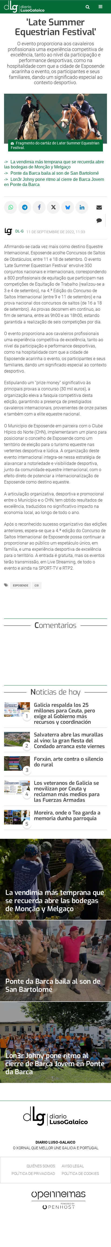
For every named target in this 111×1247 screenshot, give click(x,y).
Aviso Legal (73, 1166)
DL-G (19, 231)
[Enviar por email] (99, 207)
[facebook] (51, 1134)
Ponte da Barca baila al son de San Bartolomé (55, 173)
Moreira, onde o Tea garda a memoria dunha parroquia (67, 815)
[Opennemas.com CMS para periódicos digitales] (58, 1200)
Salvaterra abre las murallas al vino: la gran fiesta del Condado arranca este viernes (69, 740)
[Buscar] (87, 6)
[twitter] (59, 1134)
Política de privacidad (33, 1173)
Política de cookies (80, 1173)
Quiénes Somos (41, 1166)
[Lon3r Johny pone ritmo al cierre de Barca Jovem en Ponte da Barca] (55, 1042)
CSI (36, 585)
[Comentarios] (99, 220)
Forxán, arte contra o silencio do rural (68, 762)
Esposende (20, 585)
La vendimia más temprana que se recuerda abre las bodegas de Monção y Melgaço (54, 900)
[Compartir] (10, 207)
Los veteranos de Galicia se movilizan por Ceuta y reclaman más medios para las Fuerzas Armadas (67, 791)
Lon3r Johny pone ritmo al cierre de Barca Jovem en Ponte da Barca (54, 1063)
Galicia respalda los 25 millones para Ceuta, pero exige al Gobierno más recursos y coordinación (64, 713)
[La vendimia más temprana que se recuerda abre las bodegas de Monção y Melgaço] (55, 879)
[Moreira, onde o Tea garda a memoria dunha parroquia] (17, 817)
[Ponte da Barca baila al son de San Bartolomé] (55, 960)
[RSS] (68, 1134)
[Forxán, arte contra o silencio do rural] (17, 763)
